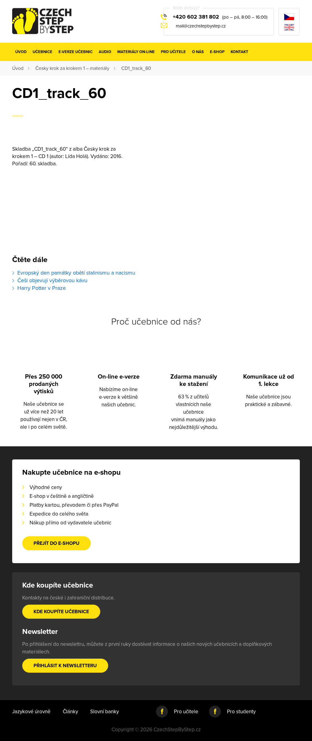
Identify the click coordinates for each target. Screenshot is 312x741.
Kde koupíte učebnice (61, 612)
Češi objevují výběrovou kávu (52, 280)
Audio (105, 51)
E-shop (217, 51)
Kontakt (239, 51)
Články (70, 711)
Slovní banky (104, 711)
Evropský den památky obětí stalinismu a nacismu (76, 272)
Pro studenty (241, 711)
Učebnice (42, 51)
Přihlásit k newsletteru (65, 666)
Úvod (21, 51)
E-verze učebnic (75, 51)
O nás (198, 51)
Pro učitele (173, 51)
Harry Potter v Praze (41, 288)
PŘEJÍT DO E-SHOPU (57, 543)
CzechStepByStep (42, 21)
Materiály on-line (136, 51)
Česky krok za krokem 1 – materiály (72, 68)
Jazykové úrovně (31, 711)
